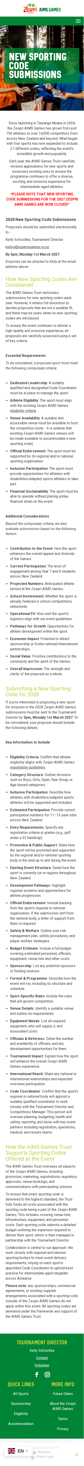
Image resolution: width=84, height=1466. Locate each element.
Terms (63, 1419)
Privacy (63, 1429)
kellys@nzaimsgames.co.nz (27, 247)
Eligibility (21, 1414)
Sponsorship (21, 1403)
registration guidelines (27, 767)
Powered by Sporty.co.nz (42, 1447)
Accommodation (21, 1424)
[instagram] (47, 1374)
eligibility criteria (23, 411)
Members (43, 1452)
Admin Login (44, 1456)
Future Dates (63, 1394)
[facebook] (36, 1374)
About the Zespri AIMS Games (63, 1406)
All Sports (21, 1394)
